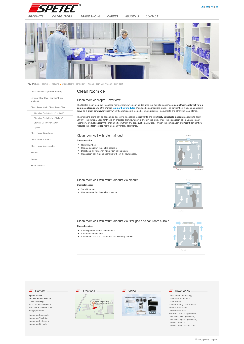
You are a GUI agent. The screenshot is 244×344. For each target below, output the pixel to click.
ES (216, 6)
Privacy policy (202, 339)
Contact (34, 158)
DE (202, 6)
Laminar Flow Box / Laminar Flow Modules (47, 99)
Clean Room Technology (180, 295)
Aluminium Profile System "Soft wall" (48, 117)
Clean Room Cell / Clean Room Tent (48, 107)
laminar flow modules (124, 107)
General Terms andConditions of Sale (178, 309)
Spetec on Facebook (39, 314)
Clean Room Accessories (43, 146)
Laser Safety (175, 301)
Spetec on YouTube (38, 317)
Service (34, 152)
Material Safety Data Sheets (182, 304)
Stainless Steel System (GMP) (46, 122)
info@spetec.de (36, 310)
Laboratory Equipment (179, 298)
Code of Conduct (177, 322)
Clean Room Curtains (41, 139)
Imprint (214, 339)
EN (207, 6)
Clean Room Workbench (42, 133)
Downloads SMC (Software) (182, 316)
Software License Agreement (182, 313)
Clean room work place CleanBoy (47, 91)
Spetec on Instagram (39, 320)
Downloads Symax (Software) (183, 319)
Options (37, 127)
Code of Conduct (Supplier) (182, 325)
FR (212, 6)
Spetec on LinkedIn (38, 323)
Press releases (38, 165)
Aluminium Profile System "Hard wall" (49, 113)
